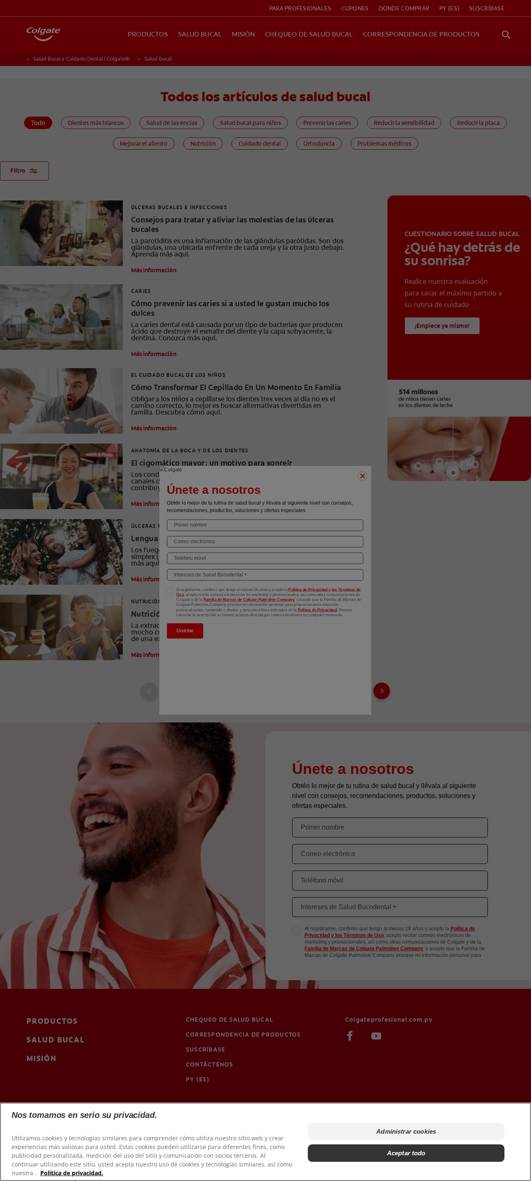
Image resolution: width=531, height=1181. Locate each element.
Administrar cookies (406, 1131)
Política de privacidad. (71, 1173)
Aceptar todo (406, 1153)
